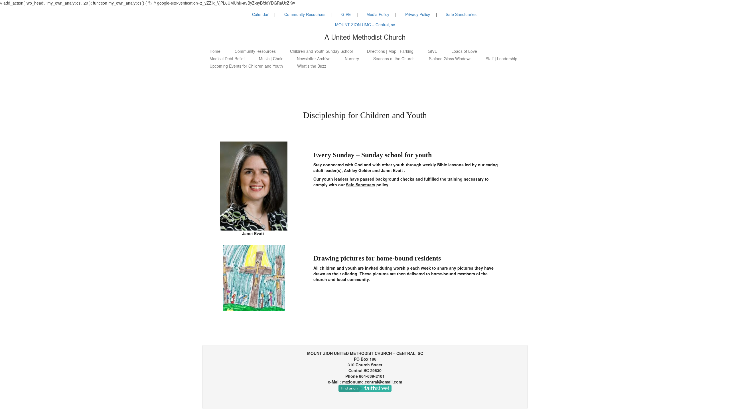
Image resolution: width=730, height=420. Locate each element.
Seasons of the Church (394, 58)
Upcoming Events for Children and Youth (246, 66)
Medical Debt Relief (227, 58)
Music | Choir (271, 58)
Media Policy (377, 14)
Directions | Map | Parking (390, 51)
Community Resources (304, 14)
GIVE (346, 14)
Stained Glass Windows (450, 58)
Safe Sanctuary (360, 184)
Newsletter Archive (313, 58)
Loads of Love (464, 51)
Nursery (352, 58)
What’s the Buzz (311, 66)
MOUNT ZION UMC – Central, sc (365, 24)
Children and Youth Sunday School (321, 51)
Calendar (260, 14)
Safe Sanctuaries (461, 14)
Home (215, 51)
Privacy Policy (417, 14)
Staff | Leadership (501, 58)
